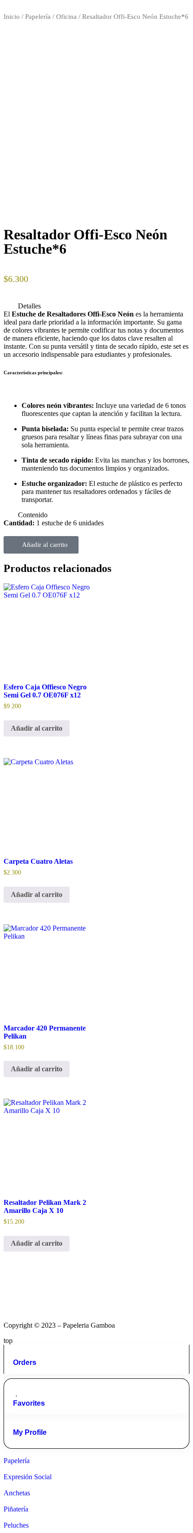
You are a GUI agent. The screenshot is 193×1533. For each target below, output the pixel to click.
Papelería (38, 16)
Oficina (66, 16)
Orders (24, 1362)
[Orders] (16, 1351)
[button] (96, 306)
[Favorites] (16, 1392)
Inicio (12, 16)
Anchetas (17, 1493)
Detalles (29, 306)
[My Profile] (16, 1421)
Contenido (33, 515)
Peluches (16, 1525)
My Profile (30, 1432)
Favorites (29, 1403)
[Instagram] (15, 1292)
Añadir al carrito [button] (36, 728)
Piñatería (16, 1509)
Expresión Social (28, 1477)
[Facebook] (39, 1292)
